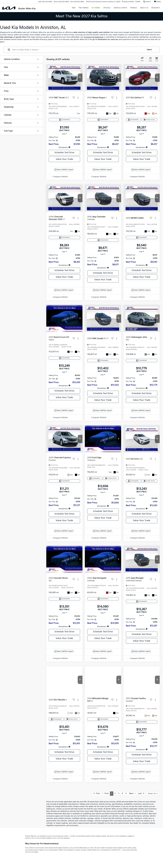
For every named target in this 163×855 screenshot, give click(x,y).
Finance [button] (133, 8)
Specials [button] (106, 8)
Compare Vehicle (60, 177)
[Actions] (78, 98)
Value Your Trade (64, 159)
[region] (64, 142)
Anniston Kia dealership (93, 37)
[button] (80, 78)
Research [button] (155, 8)
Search (149, 50)
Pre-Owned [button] (84, 8)
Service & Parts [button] (120, 8)
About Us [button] (144, 8)
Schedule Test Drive (64, 152)
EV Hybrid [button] (96, 8)
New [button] (74, 8)
